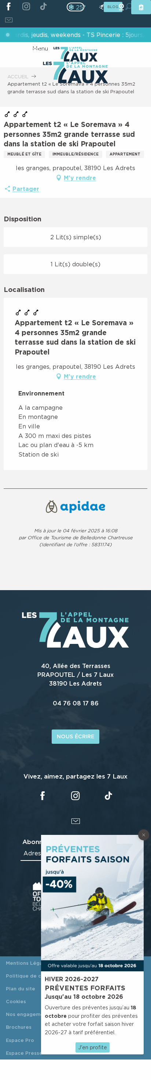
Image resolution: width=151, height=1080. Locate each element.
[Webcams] (121, 7)
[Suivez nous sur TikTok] (43, 7)
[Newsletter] (8, 21)
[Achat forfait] (141, 7)
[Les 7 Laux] (75, 646)
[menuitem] (75, 73)
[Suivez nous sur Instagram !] (25, 7)
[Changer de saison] (78, 7)
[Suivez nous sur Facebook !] (8, 7)
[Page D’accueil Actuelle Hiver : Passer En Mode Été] (75, 7)
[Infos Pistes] (101, 7)
